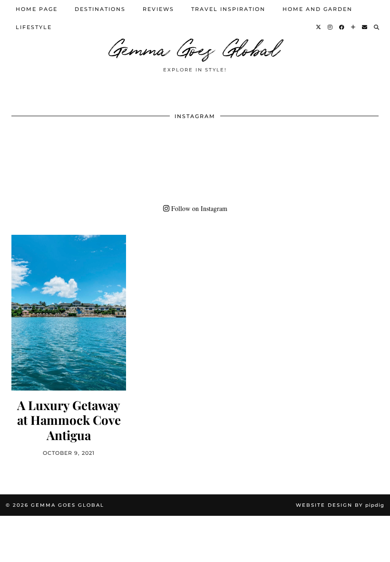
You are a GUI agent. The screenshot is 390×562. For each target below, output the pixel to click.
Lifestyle (34, 27)
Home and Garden (317, 9)
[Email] (365, 27)
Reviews (158, 9)
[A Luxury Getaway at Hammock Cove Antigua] (68, 313)
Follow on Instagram (198, 208)
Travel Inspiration (228, 9)
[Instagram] (330, 27)
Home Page (37, 9)
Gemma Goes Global (195, 47)
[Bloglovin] (353, 27)
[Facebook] (342, 27)
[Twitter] (319, 27)
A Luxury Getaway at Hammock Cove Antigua (69, 420)
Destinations (100, 9)
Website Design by (340, 505)
